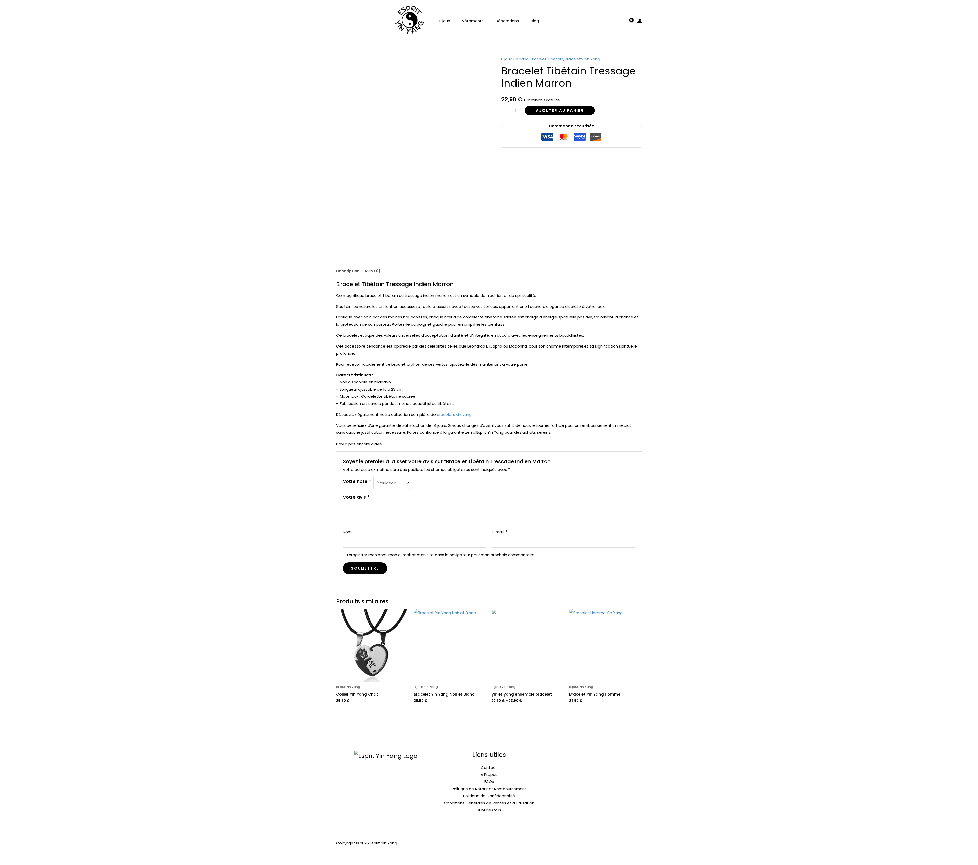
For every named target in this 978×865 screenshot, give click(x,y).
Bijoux (444, 20)
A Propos (489, 774)
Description (348, 271)
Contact (489, 767)
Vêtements (473, 20)
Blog (535, 20)
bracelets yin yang (454, 414)
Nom (349, 532)
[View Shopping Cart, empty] (628, 21)
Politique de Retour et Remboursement (489, 788)
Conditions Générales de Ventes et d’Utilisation (489, 803)
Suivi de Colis (489, 810)
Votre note (357, 481)
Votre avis (356, 497)
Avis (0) (372, 271)
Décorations (507, 20)
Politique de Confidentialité (489, 796)
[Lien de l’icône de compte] (639, 21)
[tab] (348, 271)
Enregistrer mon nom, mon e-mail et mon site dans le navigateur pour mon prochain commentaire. (441, 554)
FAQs (489, 781)
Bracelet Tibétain (547, 59)
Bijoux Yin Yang (515, 59)
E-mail (499, 532)
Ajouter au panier (560, 110)
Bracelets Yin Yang (582, 59)
